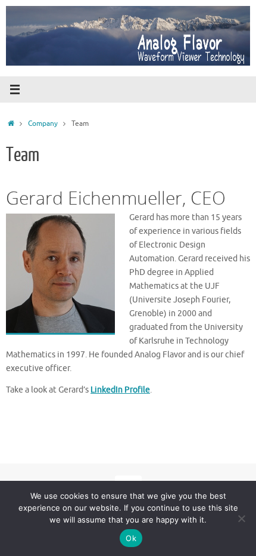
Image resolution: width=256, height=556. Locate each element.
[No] (241, 518)
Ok (131, 538)
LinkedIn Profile (120, 390)
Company (43, 123)
